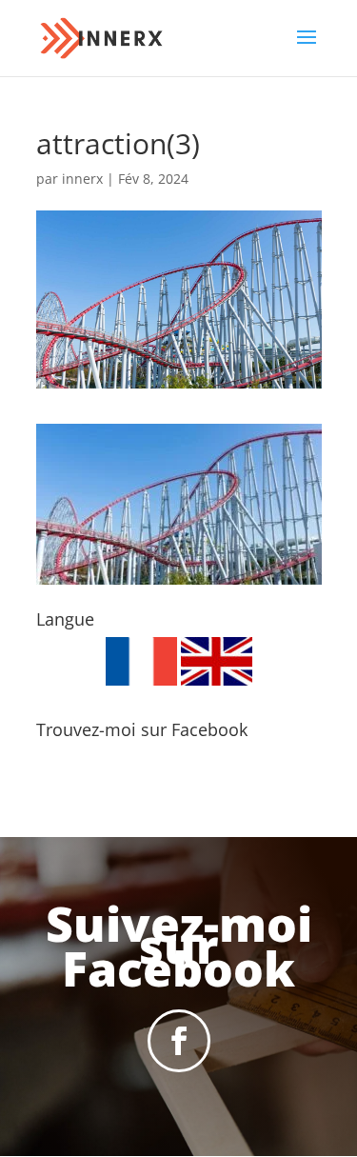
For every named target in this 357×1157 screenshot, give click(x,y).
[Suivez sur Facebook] (179, 1040)
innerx (82, 179)
